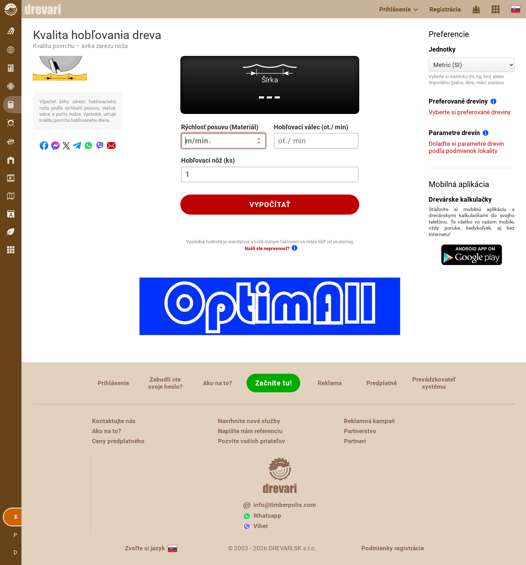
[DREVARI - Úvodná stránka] (46, 9)
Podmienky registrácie (392, 548)
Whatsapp (267, 515)
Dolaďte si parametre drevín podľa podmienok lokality (466, 147)
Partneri (355, 441)
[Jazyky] (515, 9)
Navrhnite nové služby (249, 421)
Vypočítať (270, 204)
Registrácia (445, 9)
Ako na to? (217, 383)
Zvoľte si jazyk (145, 548)
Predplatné (381, 383)
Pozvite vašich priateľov (251, 441)
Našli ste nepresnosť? (267, 248)
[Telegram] (77, 145)
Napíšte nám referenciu (250, 431)
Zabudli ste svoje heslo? (165, 383)
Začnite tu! (273, 383)
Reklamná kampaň (369, 421)
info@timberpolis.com (284, 504)
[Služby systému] (495, 9)
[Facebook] (44, 145)
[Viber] (100, 145)
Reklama (330, 383)
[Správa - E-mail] (111, 145)
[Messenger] (55, 145)
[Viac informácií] (493, 101)
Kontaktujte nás (114, 421)
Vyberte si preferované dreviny (470, 112)
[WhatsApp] (88, 145)
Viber (260, 526)
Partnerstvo (360, 431)
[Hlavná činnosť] (476, 9)
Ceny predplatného (118, 441)
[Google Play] (472, 255)
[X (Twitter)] (66, 146)
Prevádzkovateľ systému (434, 383)
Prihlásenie (395, 9)
